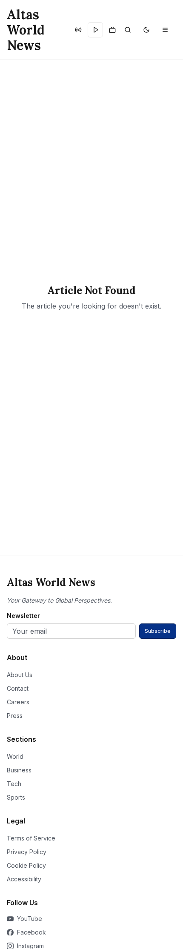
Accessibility (24, 879)
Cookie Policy (26, 865)
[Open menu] (165, 29)
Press (15, 715)
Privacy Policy (26, 851)
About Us (19, 674)
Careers (18, 702)
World (15, 756)
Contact (18, 688)
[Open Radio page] (78, 29)
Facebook (31, 932)
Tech (14, 783)
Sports (16, 797)
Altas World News (26, 30)
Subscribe (158, 631)
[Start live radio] (95, 29)
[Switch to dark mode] (146, 29)
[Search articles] (127, 29)
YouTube (29, 918)
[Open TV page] (112, 29)
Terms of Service (31, 838)
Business (19, 770)
